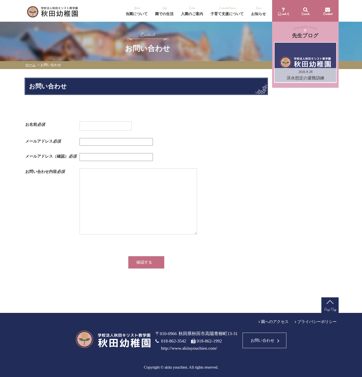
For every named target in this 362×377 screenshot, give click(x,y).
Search (305, 13)
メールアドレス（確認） (51, 156)
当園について (137, 14)
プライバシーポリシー (317, 322)
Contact (327, 13)
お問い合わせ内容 (45, 171)
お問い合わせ (262, 340)
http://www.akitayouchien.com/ (189, 348)
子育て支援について (227, 14)
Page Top (330, 309)
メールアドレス (43, 141)
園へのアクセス (275, 322)
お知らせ (258, 14)
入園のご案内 (192, 14)
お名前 (35, 124)
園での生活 (164, 14)
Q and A (283, 13)
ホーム (30, 65)
